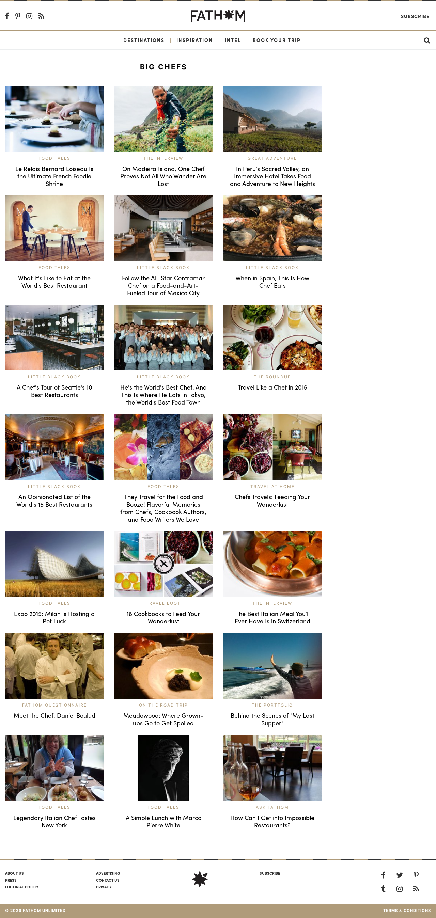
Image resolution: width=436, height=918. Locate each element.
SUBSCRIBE (270, 873)
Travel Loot (163, 603)
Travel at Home (272, 486)
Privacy (104, 886)
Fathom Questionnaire (54, 705)
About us (14, 873)
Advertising (108, 873)
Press (11, 880)
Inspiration (194, 39)
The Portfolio (272, 705)
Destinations (144, 39)
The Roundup (272, 376)
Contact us (108, 880)
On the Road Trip (163, 705)
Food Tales (54, 158)
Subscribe (415, 16)
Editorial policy (21, 886)
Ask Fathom (272, 807)
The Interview (163, 158)
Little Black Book (163, 267)
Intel (233, 39)
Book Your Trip (277, 39)
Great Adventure (272, 158)
